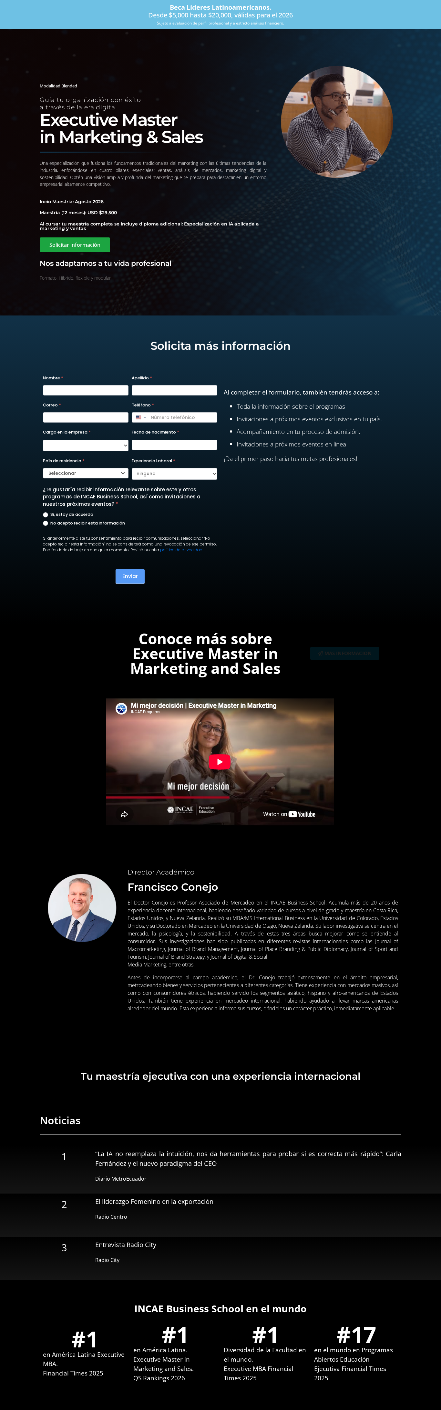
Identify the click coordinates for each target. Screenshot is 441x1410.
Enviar (130, 576)
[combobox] (85, 473)
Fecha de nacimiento (155, 432)
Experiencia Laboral (153, 461)
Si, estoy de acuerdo (71, 514)
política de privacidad (181, 550)
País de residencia (64, 461)
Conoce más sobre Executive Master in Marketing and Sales (205, 653)
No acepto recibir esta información (87, 523)
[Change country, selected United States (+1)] (140, 417)
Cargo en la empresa (67, 432)
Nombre (53, 378)
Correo (52, 405)
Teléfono (143, 405)
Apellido (142, 378)
